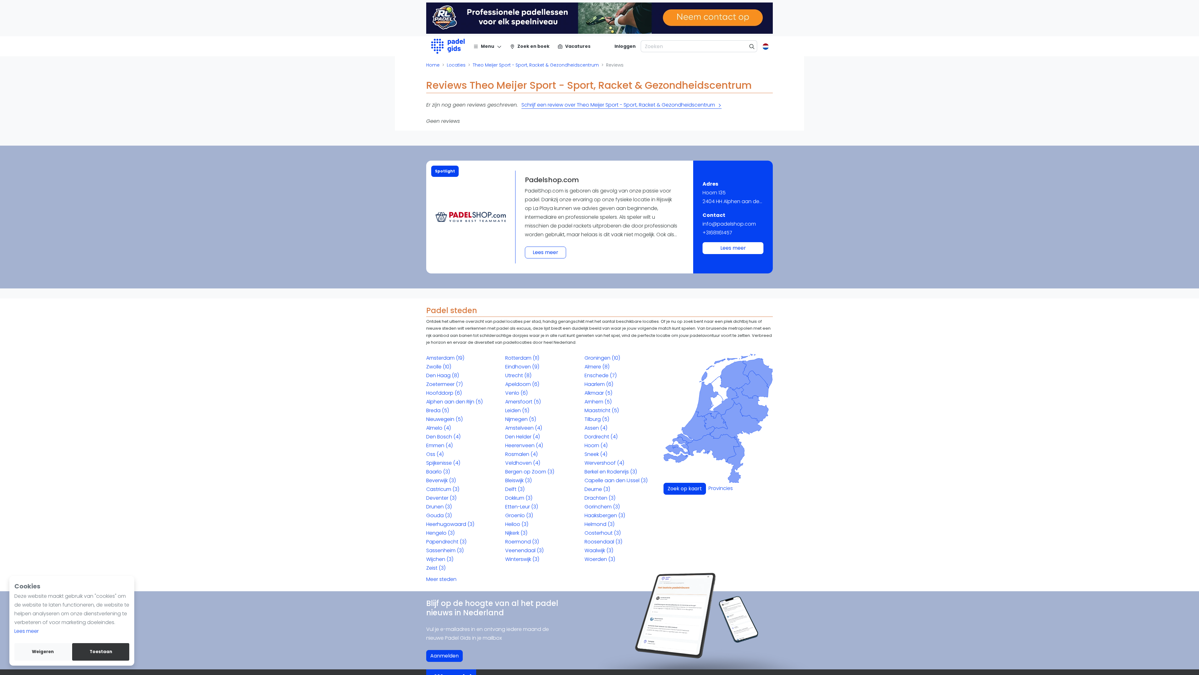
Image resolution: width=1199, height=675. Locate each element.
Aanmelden (444, 655)
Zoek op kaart (685, 488)
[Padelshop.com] (471, 217)
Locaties (456, 65)
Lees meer (26, 631)
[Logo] (448, 46)
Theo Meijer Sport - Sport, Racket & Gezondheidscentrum (536, 65)
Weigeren (43, 652)
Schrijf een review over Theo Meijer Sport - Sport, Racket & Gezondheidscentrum (618, 104)
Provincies (720, 488)
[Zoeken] (752, 46)
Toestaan (101, 652)
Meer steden (441, 579)
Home (433, 65)
